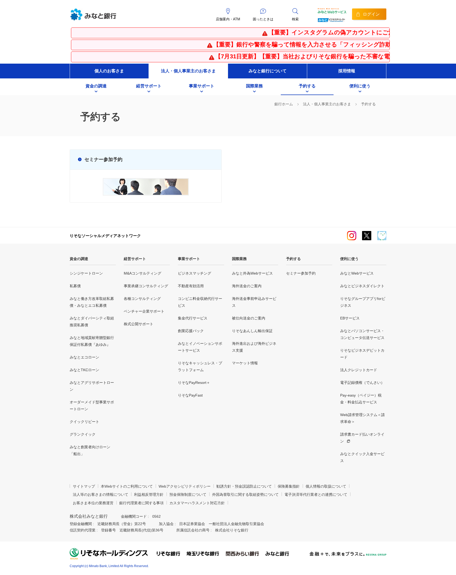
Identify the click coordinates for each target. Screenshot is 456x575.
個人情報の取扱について (326, 486)
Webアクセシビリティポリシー (185, 486)
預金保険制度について (187, 494)
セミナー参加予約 (103, 159)
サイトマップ (84, 486)
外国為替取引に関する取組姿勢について (245, 494)
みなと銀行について (268, 71)
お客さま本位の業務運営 (93, 503)
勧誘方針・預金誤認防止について (244, 486)
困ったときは (263, 19)
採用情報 (346, 71)
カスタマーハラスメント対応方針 (197, 503)
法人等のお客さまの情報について (100, 494)
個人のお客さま (109, 71)
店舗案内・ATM (228, 19)
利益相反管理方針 (149, 494)
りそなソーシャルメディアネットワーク (105, 235)
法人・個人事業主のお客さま (188, 71)
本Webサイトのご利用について (127, 486)
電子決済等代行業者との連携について (315, 494)
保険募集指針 (289, 486)
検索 (295, 19)
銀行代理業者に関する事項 (141, 503)
